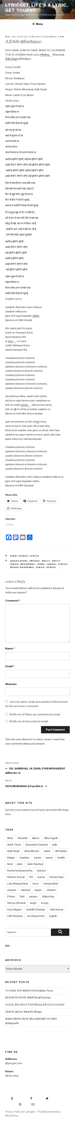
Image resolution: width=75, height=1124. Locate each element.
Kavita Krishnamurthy (20, 870)
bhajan (11, 857)
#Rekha (44, 54)
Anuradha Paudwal (36, 844)
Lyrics (34, 556)
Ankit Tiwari (14, 844)
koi (37, 421)
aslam (47, 851)
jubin (19, 864)
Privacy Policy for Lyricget (20, 1111)
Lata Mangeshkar (17, 883)
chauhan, (24, 857)
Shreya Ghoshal (16, 903)
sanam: (33, 896)
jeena (24, 404)
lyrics (63, 564)
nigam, (38, 890)
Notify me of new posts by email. (28, 721)
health (61, 857)
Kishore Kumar (16, 877)
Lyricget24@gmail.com (46, 36)
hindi (41, 564)
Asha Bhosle (31, 851)
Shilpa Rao (48, 896)
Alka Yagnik (51, 838)
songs (51, 567)
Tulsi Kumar (56, 909)
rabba (35, 315)
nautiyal (25, 890)
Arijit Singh (11, 58)
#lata (10, 838)
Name (10, 648)
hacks (37, 857)
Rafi (22, 896)
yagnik (53, 915)
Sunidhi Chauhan (35, 909)
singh (40, 567)
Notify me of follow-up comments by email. (34, 714)
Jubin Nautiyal (35, 864)
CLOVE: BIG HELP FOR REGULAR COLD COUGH (34, 1004)
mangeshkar (50, 883)
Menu (39, 23)
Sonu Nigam (14, 909)
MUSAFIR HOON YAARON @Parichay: (28, 997)
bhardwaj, (28, 564)
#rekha (34, 561)
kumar (41, 877)
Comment (12, 600)
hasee (49, 857)
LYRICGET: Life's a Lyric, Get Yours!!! (36, 8)
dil (15, 409)
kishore (41, 870)
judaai (52, 564)
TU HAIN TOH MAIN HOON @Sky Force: (29, 990)
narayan (11, 890)
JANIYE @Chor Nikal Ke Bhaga (23, 1011)
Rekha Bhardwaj (22, 567)
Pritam (11, 896)
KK (31, 877)
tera (10, 341)
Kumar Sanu (57, 877)
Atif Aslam (61, 851)
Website (11, 684)
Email (9, 666)
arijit (46, 561)
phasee (51, 890)
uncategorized (35, 915)
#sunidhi (22, 838)
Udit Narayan (15, 915)
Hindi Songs (19, 556)
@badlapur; (19, 561)
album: (36, 838)
